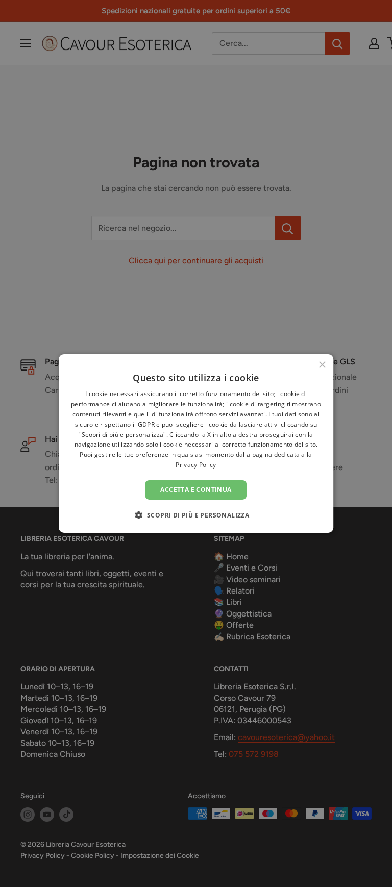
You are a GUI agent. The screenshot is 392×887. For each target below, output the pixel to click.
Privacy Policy (196, 464)
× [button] (322, 365)
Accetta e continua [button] (195, 489)
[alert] (196, 443)
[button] (196, 515)
